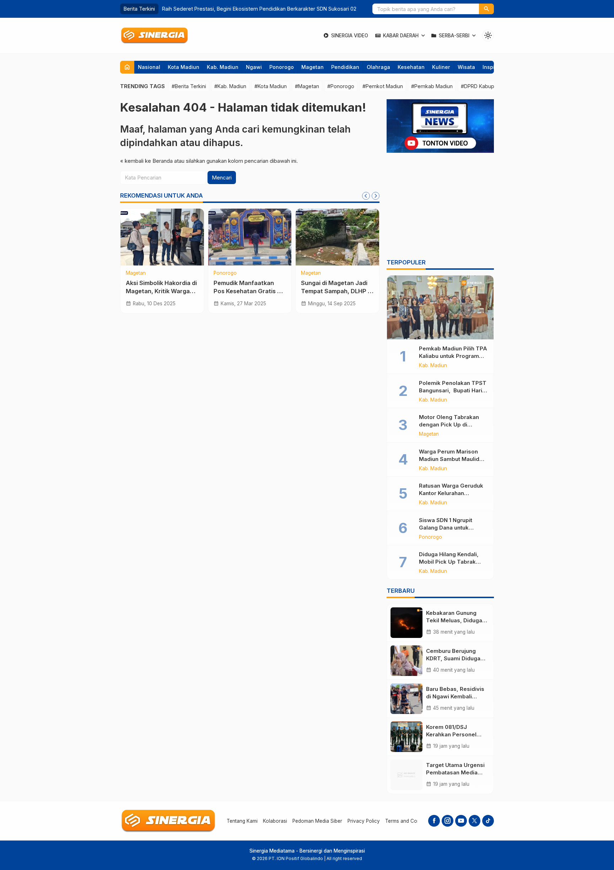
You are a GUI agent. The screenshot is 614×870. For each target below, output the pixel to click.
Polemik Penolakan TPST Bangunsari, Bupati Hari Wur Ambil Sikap (452, 390)
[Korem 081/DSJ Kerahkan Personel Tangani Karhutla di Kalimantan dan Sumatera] (406, 736)
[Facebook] (434, 821)
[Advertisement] (440, 206)
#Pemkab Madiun (432, 86)
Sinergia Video (349, 35)
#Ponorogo (340, 86)
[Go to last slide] (366, 196)
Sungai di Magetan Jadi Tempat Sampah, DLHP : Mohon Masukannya (335, 291)
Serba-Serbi (454, 35)
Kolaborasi (275, 821)
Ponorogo (281, 67)
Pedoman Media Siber (317, 821)
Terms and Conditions (410, 821)
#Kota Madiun (270, 86)
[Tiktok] (488, 821)
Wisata (466, 67)
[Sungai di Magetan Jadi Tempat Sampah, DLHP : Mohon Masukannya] (337, 237)
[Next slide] (375, 196)
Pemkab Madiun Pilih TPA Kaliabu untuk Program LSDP (453, 356)
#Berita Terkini (189, 86)
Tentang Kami (242, 821)
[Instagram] (447, 821)
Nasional (149, 67)
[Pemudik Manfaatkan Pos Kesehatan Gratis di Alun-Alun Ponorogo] (250, 237)
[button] (486, 9)
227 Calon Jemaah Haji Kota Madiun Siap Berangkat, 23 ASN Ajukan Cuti (247, 9)
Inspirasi (493, 67)
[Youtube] (461, 821)
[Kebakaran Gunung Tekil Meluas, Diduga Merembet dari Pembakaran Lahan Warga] (406, 622)
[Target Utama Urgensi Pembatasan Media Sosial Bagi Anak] (406, 774)
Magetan (312, 67)
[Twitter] (474, 821)
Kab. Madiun (222, 67)
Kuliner (441, 67)
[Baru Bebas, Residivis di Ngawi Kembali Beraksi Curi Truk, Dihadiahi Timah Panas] (406, 698)
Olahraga (378, 67)
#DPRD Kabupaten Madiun (492, 86)
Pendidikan (345, 67)
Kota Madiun (183, 67)
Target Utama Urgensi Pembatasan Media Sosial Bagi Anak (455, 772)
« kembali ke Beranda (146, 160)
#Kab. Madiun (230, 86)
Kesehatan (411, 67)
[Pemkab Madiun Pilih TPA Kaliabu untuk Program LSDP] (440, 307)
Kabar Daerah (401, 35)
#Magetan (307, 86)
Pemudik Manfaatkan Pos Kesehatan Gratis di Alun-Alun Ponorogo (248, 291)
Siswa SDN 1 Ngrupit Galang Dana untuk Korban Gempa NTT (445, 527)
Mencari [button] (222, 177)
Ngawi (254, 67)
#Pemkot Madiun (382, 86)
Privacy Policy (364, 821)
